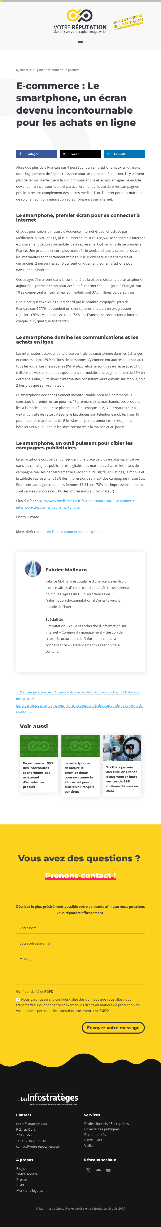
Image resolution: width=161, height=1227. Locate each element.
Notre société (27, 1174)
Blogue (21, 1168)
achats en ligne (48, 531)
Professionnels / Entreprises (106, 1123)
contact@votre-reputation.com (38, 1146)
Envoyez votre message (113, 1027)
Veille (88, 1145)
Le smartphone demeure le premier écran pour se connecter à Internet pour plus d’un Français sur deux (80, 777)
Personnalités (95, 1134)
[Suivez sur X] (88, 1170)
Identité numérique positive (59, 70)
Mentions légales (29, 1190)
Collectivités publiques (102, 1129)
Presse (21, 1179)
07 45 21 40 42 (35, 1141)
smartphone (93, 531)
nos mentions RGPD (92, 1010)
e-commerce (71, 531)
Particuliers (93, 1140)
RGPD (21, 1185)
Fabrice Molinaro (66, 570)
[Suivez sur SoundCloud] (98, 1170)
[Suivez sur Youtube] (108, 1170)
